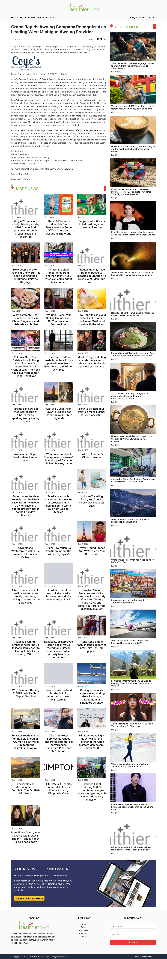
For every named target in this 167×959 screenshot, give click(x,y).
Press (83, 927)
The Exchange (58, 85)
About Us (83, 930)
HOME (14, 17)
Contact (83, 937)
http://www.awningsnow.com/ (59, 169)
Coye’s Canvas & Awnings (24, 79)
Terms (136, 956)
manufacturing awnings (44, 103)
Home (83, 924)
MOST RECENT (27, 17)
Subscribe (133, 942)
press (40, 17)
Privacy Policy (147, 956)
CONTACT (51, 17)
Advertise (83, 933)
